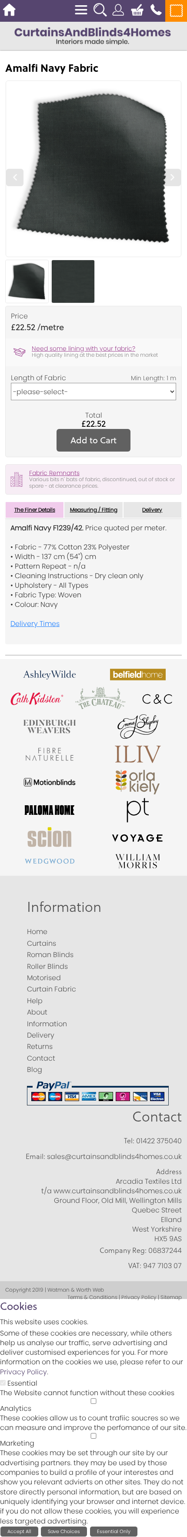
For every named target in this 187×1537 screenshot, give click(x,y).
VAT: (134, 1265)
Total (93, 415)
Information (64, 906)
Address (169, 1171)
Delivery (152, 509)
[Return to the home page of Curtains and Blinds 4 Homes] (92, 35)
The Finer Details (34, 509)
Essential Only (113, 1531)
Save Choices (64, 1531)
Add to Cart (93, 440)
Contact (157, 1116)
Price (19, 316)
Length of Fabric (38, 378)
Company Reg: (123, 1250)
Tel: (129, 1140)
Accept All (19, 1531)
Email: (35, 1156)
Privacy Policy (23, 1372)
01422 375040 (159, 1141)
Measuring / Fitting (93, 509)
